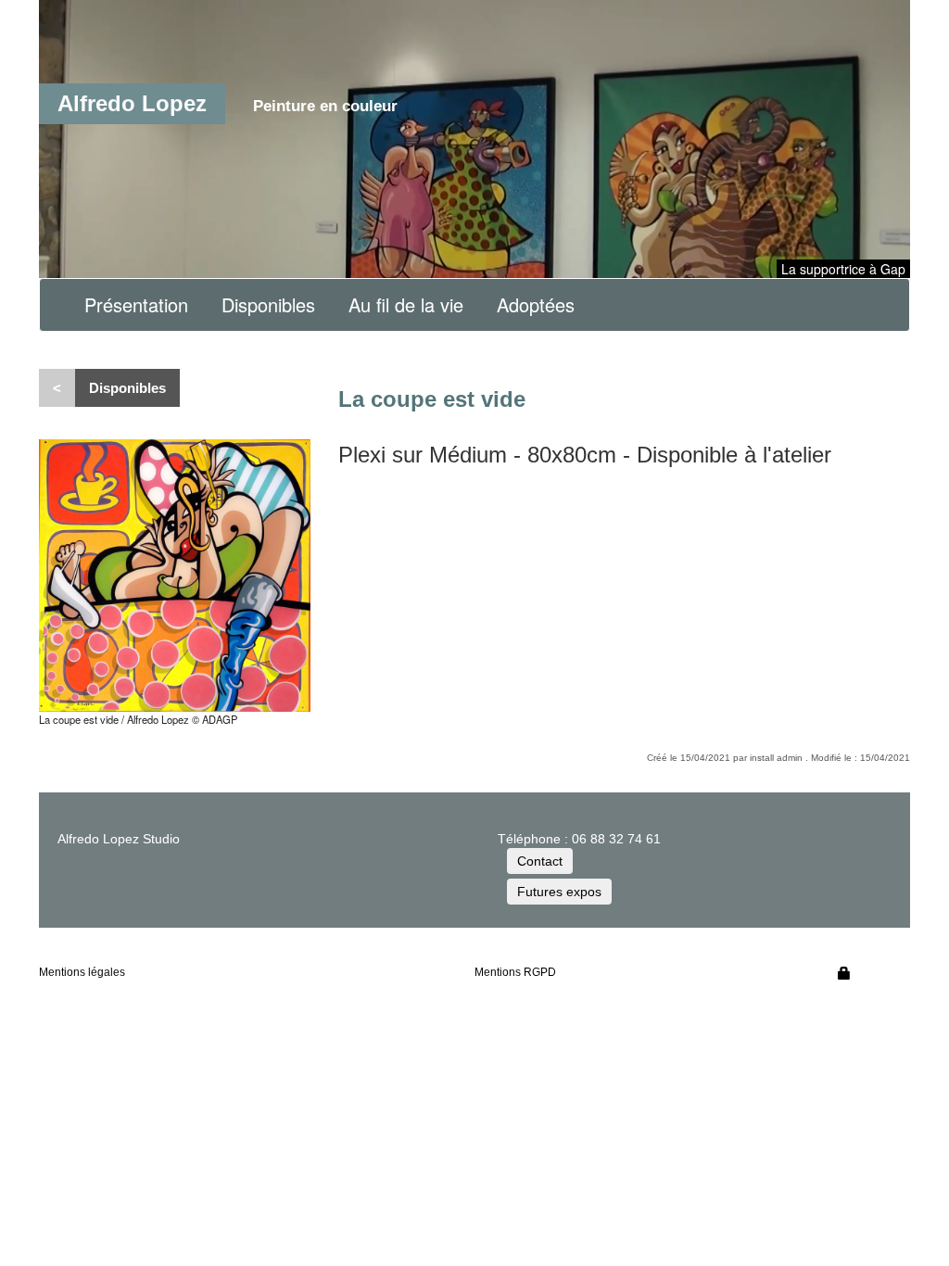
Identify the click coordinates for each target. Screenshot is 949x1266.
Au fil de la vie (405, 304)
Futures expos (559, 891)
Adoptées (536, 304)
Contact (540, 861)
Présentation (136, 304)
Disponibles (268, 304)
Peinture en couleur (325, 106)
